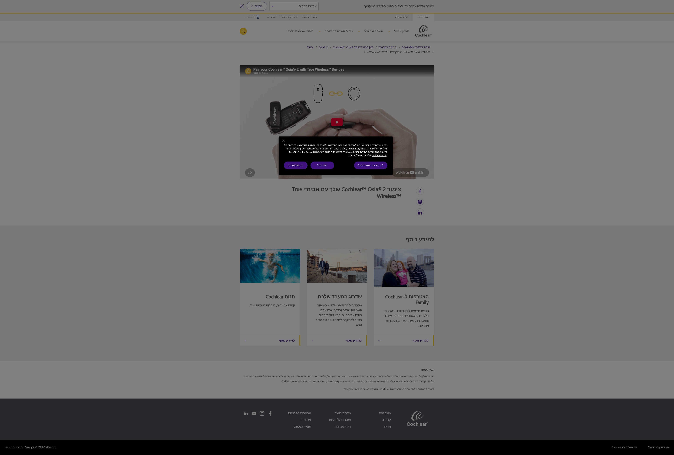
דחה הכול (322, 165)
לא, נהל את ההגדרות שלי (371, 165)
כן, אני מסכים (296, 165)
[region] (336, 155)
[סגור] (283, 141)
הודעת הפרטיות (379, 155)
